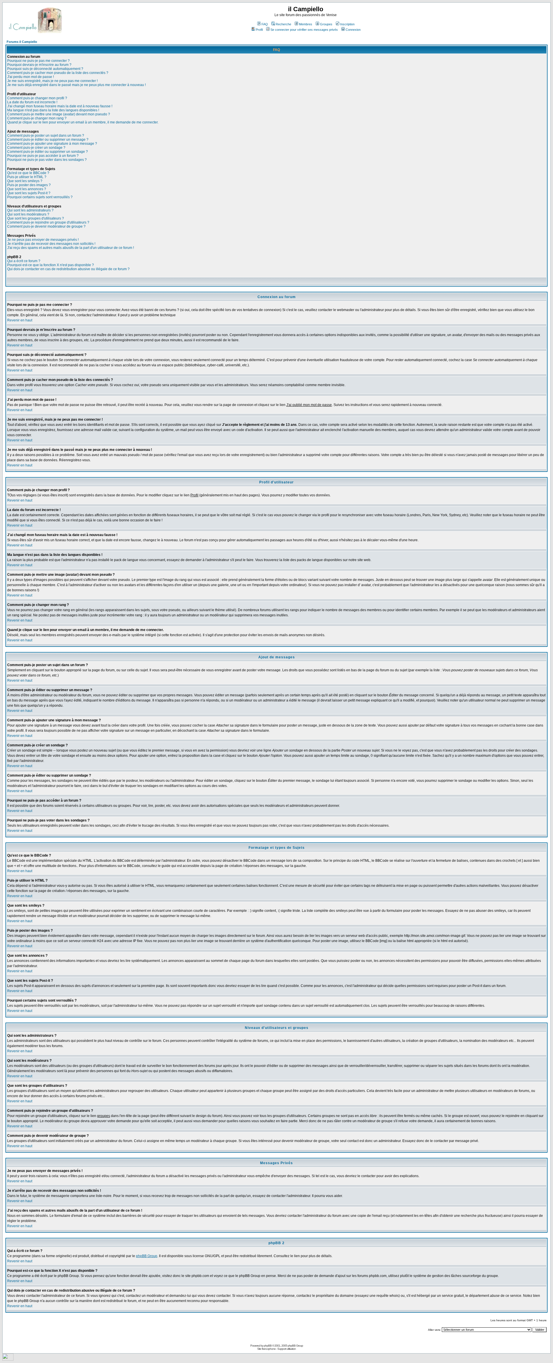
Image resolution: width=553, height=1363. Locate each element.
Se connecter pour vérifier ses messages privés (304, 29)
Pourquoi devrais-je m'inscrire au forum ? (39, 65)
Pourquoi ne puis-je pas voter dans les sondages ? (47, 160)
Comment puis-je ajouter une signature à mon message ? (52, 144)
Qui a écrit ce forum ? (23, 261)
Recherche (283, 24)
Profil (259, 29)
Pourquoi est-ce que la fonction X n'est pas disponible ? (50, 265)
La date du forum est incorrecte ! (32, 102)
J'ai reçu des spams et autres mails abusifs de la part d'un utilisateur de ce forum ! (70, 248)
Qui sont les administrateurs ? (30, 210)
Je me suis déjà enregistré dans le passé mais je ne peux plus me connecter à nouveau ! (76, 85)
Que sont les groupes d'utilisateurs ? (35, 218)
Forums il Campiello (22, 41)
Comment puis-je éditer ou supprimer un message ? (47, 140)
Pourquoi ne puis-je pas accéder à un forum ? (43, 156)
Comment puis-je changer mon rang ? (37, 118)
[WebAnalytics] (8, 1359)
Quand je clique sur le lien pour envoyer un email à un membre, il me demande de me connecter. (82, 122)
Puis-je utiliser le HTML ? (26, 177)
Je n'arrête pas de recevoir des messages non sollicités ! (51, 244)
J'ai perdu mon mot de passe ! (30, 77)
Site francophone (266, 1348)
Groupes (326, 24)
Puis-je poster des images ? (29, 185)
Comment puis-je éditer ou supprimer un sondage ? (47, 152)
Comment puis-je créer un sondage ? (36, 148)
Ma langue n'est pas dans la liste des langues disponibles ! (53, 110)
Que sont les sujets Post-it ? (28, 193)
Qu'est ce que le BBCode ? (28, 173)
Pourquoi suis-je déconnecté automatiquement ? (45, 69)
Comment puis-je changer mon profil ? (37, 98)
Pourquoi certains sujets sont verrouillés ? (40, 197)
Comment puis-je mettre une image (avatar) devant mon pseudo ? (58, 114)
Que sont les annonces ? (26, 189)
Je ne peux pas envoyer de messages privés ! (43, 240)
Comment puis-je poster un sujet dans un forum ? (45, 136)
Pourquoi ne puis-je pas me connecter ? (38, 61)
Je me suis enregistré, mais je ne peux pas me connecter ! (52, 81)
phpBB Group (146, 1256)
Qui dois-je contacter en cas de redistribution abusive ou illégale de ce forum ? (68, 269)
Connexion (353, 29)
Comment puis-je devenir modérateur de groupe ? (46, 226)
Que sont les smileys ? (24, 181)
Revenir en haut (19, 320)
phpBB (268, 1345)
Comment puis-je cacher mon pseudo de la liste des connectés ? (57, 73)
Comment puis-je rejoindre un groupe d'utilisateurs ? (48, 222)
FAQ (265, 24)
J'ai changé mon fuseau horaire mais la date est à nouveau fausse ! (59, 106)
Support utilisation (286, 1348)
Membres (305, 24)
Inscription (347, 24)
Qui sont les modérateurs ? (28, 214)
